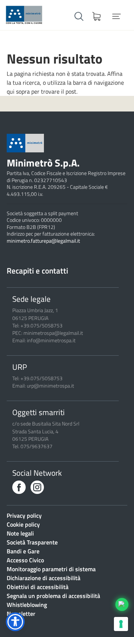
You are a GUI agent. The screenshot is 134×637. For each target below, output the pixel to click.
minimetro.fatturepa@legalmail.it (43, 241)
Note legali (20, 533)
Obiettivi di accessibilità (37, 586)
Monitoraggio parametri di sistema (51, 569)
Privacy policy (24, 515)
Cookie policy (23, 524)
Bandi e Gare (23, 551)
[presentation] (19, 487)
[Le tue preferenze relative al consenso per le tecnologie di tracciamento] (121, 624)
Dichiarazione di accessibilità (43, 577)
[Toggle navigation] (116, 16)
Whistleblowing (27, 604)
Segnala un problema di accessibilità (53, 595)
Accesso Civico (25, 560)
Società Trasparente (32, 542)
